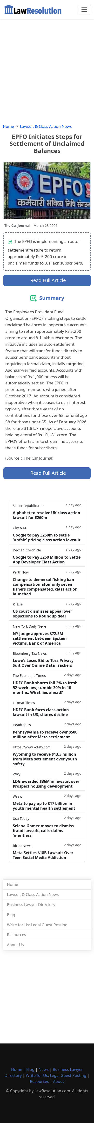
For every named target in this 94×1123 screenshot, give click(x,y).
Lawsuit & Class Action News (46, 126)
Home (8, 126)
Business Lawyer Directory (31, 904)
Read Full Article (48, 280)
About (58, 1081)
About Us (15, 944)
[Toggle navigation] (84, 9)
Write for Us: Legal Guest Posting (37, 924)
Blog (11, 914)
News (44, 1069)
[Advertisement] (47, 68)
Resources (16, 934)
